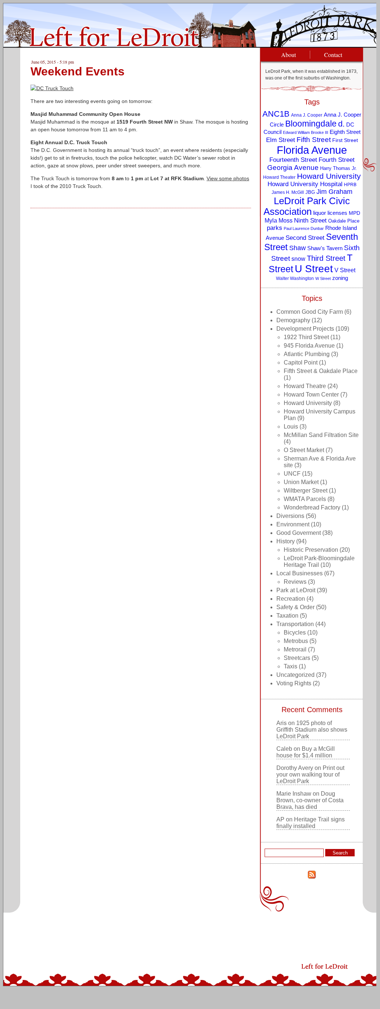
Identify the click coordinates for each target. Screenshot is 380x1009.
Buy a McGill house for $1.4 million (305, 752)
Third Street (326, 258)
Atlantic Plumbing (307, 354)
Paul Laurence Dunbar (304, 228)
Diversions (290, 516)
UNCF (292, 473)
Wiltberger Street (305, 490)
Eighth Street (345, 132)
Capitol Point (301, 362)
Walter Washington (295, 278)
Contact (333, 54)
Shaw (297, 248)
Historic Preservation (311, 550)
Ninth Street (310, 220)
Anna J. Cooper (306, 115)
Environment (292, 524)
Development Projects (305, 329)
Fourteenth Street (293, 159)
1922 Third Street (306, 337)
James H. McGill (288, 192)
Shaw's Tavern (325, 248)
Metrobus (296, 641)
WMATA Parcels (305, 499)
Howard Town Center (311, 394)
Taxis (290, 666)
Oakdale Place (343, 221)
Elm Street (280, 139)
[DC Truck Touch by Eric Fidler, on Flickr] (52, 88)
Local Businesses (299, 573)
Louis (291, 426)
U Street (314, 268)
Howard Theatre (305, 386)
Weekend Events (78, 71)
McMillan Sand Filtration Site (321, 435)
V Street (344, 270)
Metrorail (295, 649)
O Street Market (304, 450)
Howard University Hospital (305, 184)
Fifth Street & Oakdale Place (321, 371)
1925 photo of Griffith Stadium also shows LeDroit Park (311, 729)
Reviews (295, 582)
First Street (345, 140)
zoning (340, 278)
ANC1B (276, 113)
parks (274, 227)
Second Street (305, 237)
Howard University (329, 176)
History (285, 541)
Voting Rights (293, 683)
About (288, 54)
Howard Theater (279, 177)
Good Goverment (298, 533)
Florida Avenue (312, 150)
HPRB (350, 184)
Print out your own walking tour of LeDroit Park (310, 774)
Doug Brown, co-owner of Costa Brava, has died (310, 800)
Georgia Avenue (293, 167)
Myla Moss (279, 220)
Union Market (301, 482)
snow (298, 258)
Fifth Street (314, 139)
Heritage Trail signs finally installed (310, 822)
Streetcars (297, 658)
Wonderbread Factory (312, 507)
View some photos (228, 178)
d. (341, 123)
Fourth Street (337, 159)
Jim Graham (334, 191)
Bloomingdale (311, 123)
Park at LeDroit (295, 590)
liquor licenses (330, 213)
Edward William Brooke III (305, 132)
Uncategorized (295, 675)
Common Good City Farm (309, 312)
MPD (354, 213)
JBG (310, 192)
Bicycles (295, 632)
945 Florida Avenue (309, 345)
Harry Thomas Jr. (338, 168)
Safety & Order (295, 607)
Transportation (295, 624)
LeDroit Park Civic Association (307, 206)
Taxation (287, 615)
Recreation (290, 599)
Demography (293, 320)
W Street (323, 278)
